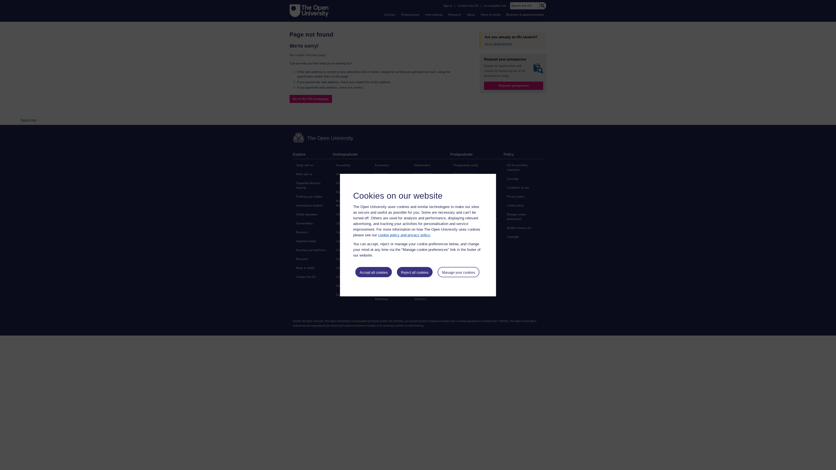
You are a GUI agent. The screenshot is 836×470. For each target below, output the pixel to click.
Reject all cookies (414, 272)
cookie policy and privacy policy (404, 235)
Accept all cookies (374, 272)
